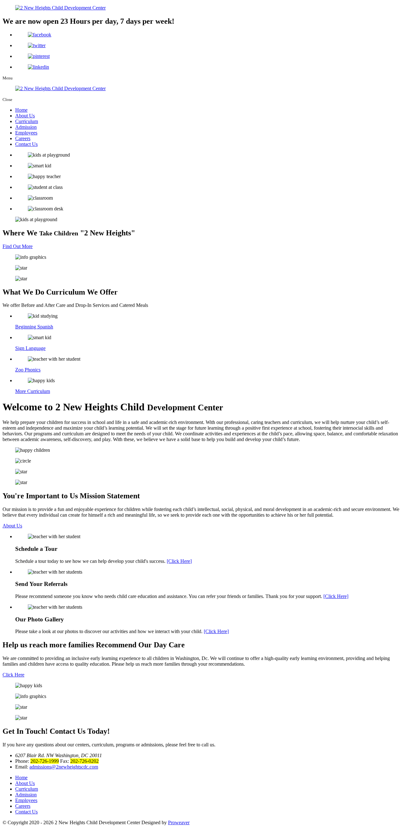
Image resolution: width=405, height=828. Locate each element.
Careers (22, 138)
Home (21, 110)
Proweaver (179, 822)
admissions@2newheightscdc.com (63, 766)
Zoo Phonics (27, 369)
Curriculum (26, 121)
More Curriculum (32, 391)
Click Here (13, 674)
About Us (25, 115)
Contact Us (26, 144)
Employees (26, 132)
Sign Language (30, 348)
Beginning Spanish (34, 326)
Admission (26, 127)
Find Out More (18, 246)
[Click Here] (179, 561)
